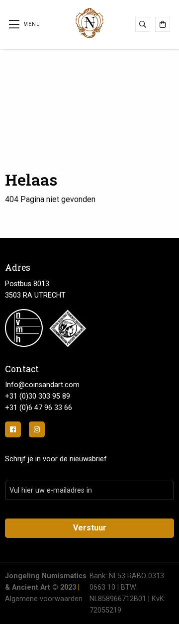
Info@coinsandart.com (42, 385)
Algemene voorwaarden (44, 599)
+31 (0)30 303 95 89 (37, 396)
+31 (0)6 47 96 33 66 (38, 408)
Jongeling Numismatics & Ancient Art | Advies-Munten (89, 23)
